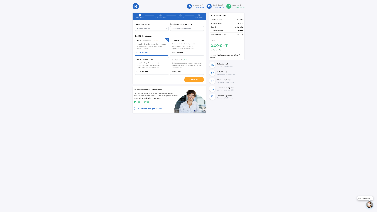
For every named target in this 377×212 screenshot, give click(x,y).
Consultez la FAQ (199, 7)
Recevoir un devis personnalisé (150, 108)
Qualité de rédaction (143, 36)
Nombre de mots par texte (181, 24)
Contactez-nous (218, 7)
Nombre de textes (142, 24)
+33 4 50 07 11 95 (238, 7)
